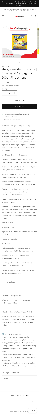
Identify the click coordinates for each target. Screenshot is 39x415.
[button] (2, 16)
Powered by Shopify (24, 411)
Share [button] (6, 378)
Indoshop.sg (16, 411)
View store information (12, 120)
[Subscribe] (32, 401)
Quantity (4, 89)
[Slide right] (24, 62)
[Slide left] (14, 62)
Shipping (4, 85)
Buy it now (19, 107)
